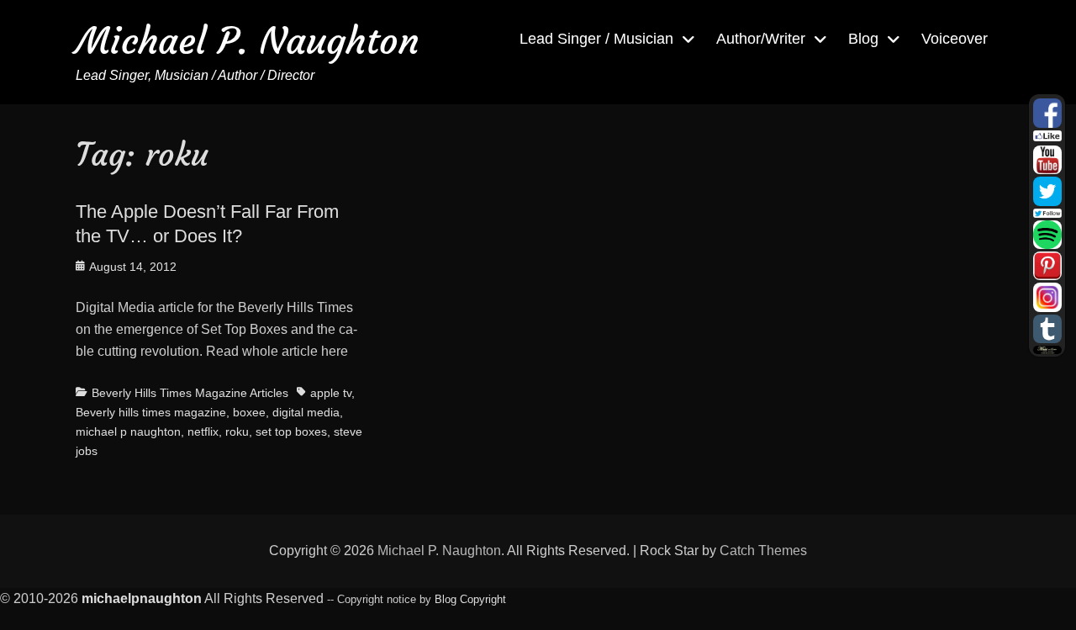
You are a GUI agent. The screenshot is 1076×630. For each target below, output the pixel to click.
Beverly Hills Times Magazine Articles (190, 393)
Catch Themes (763, 550)
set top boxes (291, 431)
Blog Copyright (470, 599)
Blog (863, 38)
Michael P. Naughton (247, 41)
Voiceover (954, 38)
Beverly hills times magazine (151, 412)
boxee (249, 412)
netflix (203, 431)
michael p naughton (128, 431)
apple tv (330, 393)
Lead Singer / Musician (596, 38)
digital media (306, 412)
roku (237, 431)
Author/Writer (760, 38)
